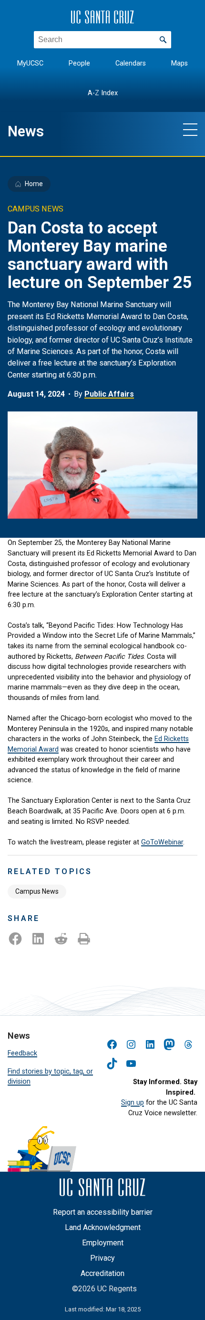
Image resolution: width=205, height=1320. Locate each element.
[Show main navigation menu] (190, 129)
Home (34, 184)
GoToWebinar (162, 842)
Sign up (132, 1102)
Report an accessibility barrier (103, 1212)
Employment (102, 1242)
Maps (179, 63)
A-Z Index (103, 93)
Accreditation (102, 1273)
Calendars (130, 63)
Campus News (37, 891)
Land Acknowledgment (103, 1227)
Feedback (22, 1053)
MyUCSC (30, 63)
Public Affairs (109, 394)
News (26, 131)
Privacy (102, 1258)
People (79, 63)
